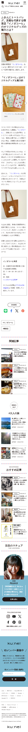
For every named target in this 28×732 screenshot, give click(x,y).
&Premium (4, 695)
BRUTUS (9, 690)
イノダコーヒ (17, 64)
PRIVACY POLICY (6, 709)
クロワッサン (5, 693)
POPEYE (13, 698)
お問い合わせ (12, 707)
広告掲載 (4, 707)
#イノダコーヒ (8, 322)
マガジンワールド (11, 704)
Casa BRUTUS (18, 690)
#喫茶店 (5, 329)
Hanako (20, 693)
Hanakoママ (5, 698)
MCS (3, 704)
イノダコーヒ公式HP (10, 280)
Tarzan (12, 695)
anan (3, 690)
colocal (19, 695)
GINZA (13, 693)
